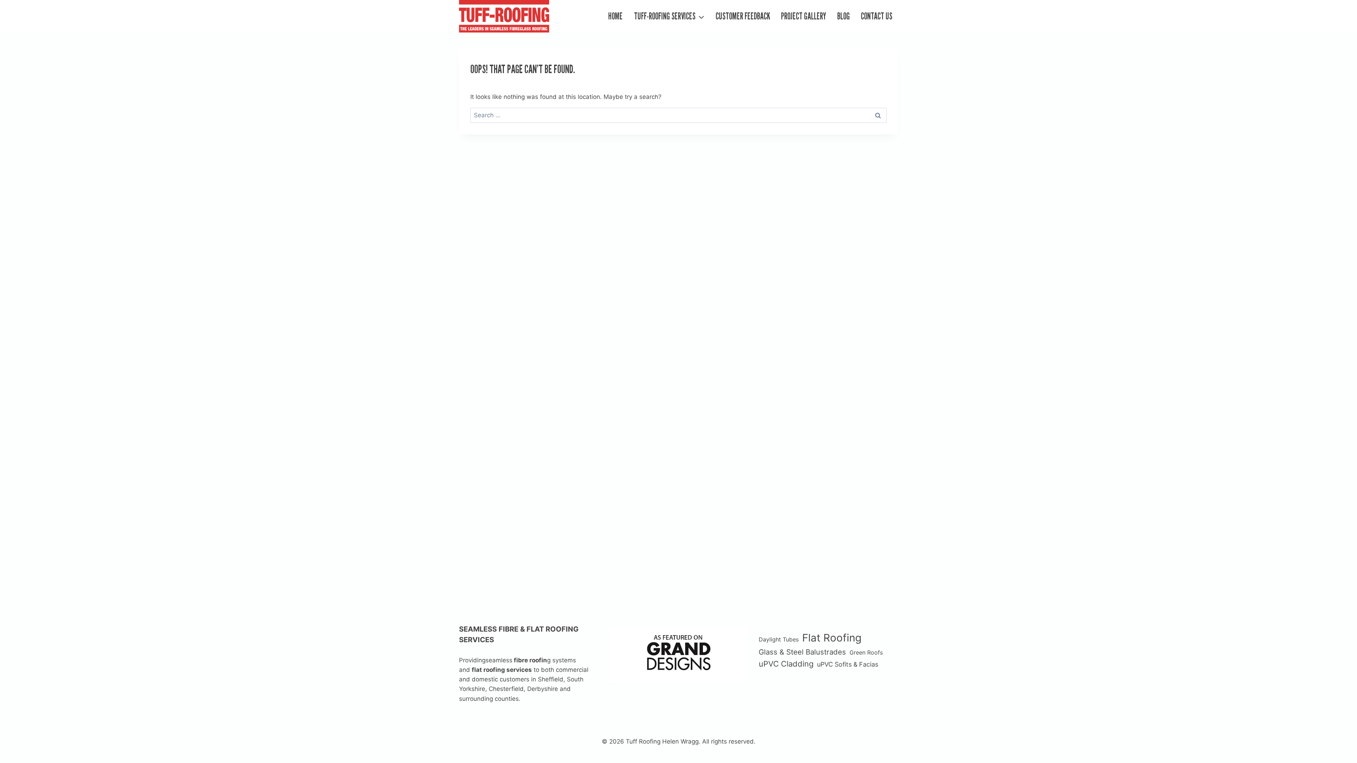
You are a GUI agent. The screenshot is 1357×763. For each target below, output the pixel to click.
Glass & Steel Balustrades (802, 651)
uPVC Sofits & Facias (847, 664)
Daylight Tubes (779, 639)
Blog (843, 16)
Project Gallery (803, 16)
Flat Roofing (832, 638)
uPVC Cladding (786, 663)
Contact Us (876, 16)
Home (615, 16)
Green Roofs (866, 652)
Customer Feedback (743, 16)
